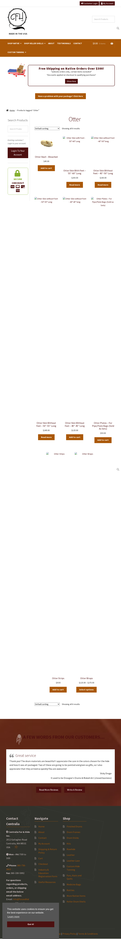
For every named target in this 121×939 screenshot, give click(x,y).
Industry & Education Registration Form (47, 873)
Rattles (70, 890)
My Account (108, 3)
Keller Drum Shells (76, 901)
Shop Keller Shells (33, 43)
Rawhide (71, 849)
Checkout (43, 863)
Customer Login (90, 3)
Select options (86, 689)
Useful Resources (47, 882)
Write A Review (74, 789)
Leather (71, 854)
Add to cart (46, 168)
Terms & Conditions (88, 933)
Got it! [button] (31, 924)
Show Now (71, 81)
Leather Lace (73, 860)
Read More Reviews (48, 789)
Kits (69, 843)
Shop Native (13, 43)
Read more (74, 184)
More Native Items (76, 895)
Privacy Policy (69, 933)
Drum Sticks (73, 837)
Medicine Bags (74, 884)
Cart (40, 858)
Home (12, 110)
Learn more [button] (13, 916)
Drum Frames (73, 832)
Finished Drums (74, 826)
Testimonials (64, 43)
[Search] (118, 28)
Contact (77, 43)
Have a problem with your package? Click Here (60, 96)
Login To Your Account (18, 152)
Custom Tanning (16, 52)
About (51, 43)
